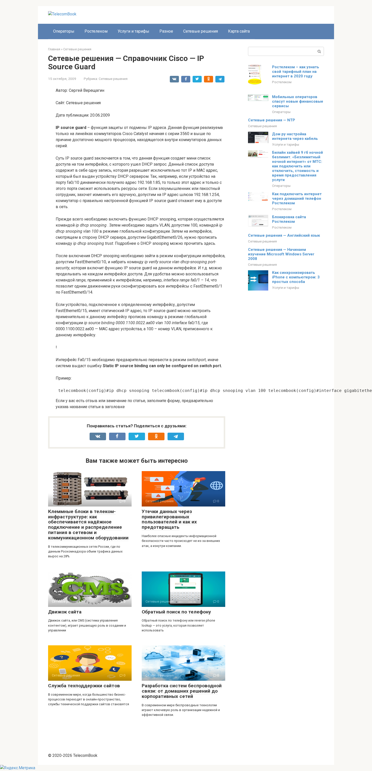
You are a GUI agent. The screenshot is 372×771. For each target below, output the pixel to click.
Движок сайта (64, 612)
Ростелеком (96, 31)
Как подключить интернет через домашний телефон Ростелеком (297, 198)
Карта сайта (239, 31)
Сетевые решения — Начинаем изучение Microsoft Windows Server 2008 (281, 254)
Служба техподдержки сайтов (84, 686)
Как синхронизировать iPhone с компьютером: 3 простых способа (296, 277)
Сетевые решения (200, 31)
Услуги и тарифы (133, 31)
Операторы (63, 31)
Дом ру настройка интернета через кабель (295, 136)
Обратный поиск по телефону (176, 612)
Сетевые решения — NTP (271, 120)
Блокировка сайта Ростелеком (289, 219)
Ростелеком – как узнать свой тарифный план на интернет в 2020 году (295, 71)
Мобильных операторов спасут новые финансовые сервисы (297, 101)
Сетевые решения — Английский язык (284, 235)
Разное (166, 31)
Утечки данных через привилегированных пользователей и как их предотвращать (169, 519)
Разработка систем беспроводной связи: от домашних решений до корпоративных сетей (182, 691)
